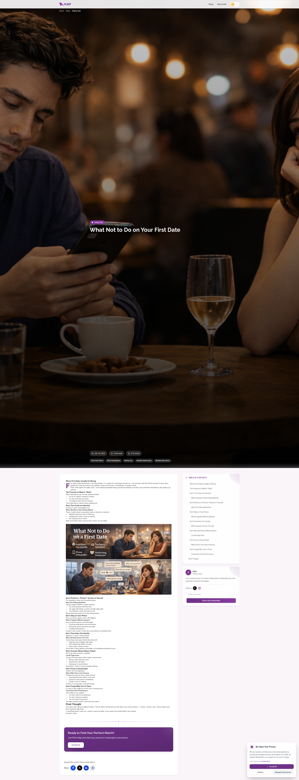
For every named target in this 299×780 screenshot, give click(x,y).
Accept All (273, 766)
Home (61, 11)
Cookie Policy (265, 761)
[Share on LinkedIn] (86, 767)
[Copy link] (92, 767)
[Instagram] (199, 588)
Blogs (211, 4)
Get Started (76, 745)
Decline (260, 772)
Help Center (222, 4)
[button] (235, 4)
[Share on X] (79, 767)
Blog (68, 11)
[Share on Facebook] (73, 767)
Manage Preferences (283, 772)
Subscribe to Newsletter (211, 601)
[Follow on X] (195, 588)
